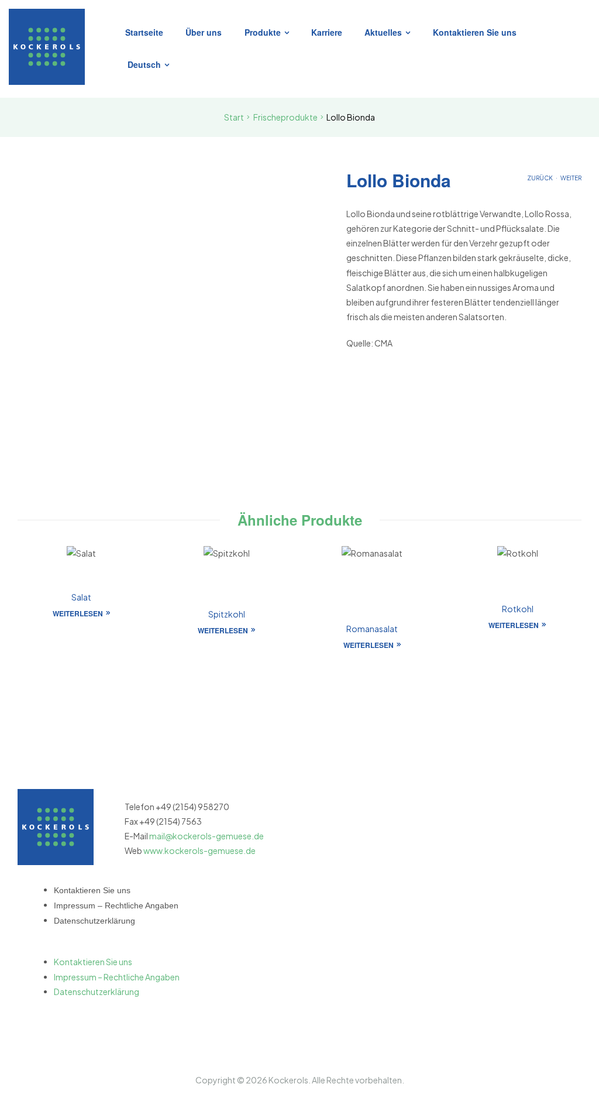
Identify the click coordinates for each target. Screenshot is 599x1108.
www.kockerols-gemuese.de (199, 850)
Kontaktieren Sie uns (92, 890)
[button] (116, 947)
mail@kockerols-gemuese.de (206, 836)
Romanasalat (372, 628)
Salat (81, 597)
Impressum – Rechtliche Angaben (116, 905)
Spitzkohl (226, 614)
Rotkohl (517, 608)
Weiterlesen (78, 613)
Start (234, 117)
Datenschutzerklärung (94, 920)
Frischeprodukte (285, 117)
